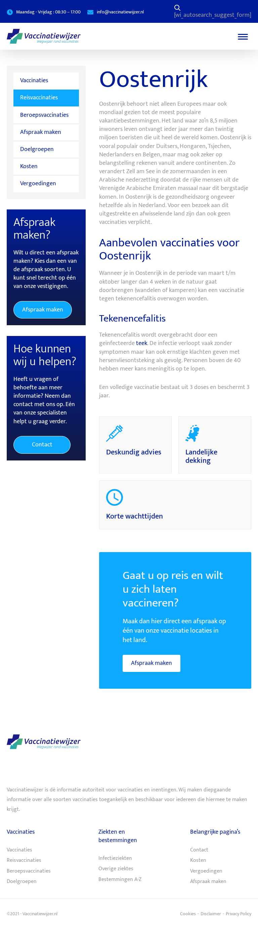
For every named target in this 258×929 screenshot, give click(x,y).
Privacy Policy (238, 914)
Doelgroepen (37, 149)
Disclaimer (211, 914)
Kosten (29, 166)
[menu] (242, 36)
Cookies (188, 914)
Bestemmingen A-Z (119, 879)
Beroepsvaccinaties (44, 115)
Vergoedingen (38, 184)
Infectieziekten (115, 858)
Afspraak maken (151, 663)
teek (141, 343)
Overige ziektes (115, 869)
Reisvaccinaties (39, 98)
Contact (42, 445)
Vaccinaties (34, 81)
